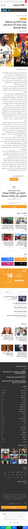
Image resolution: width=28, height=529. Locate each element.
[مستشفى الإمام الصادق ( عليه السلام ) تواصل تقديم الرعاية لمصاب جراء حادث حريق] (21, 220)
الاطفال (24, 402)
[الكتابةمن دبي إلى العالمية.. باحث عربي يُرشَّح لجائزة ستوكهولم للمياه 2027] (23, 451)
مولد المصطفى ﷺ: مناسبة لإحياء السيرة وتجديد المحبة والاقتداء (21, 354)
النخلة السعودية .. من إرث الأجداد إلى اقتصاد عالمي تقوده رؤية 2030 (21, 338)
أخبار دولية (23, 392)
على (9, 474)
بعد (8, 472)
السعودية (17, 472)
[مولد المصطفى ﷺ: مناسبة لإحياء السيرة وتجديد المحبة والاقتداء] (21, 348)
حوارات (24, 425)
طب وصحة (23, 429)
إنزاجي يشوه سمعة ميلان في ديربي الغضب (10, 297)
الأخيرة (7, 291)
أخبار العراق (18, 15)
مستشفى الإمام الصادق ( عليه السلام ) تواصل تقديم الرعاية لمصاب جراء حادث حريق (21, 227)
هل (8, 477)
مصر (18, 477)
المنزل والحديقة (22, 409)
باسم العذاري (7, 516)
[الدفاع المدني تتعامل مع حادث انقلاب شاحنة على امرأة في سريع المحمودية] (7, 220)
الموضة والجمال (22, 411)
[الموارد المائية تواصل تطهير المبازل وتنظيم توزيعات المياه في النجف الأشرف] (21, 237)
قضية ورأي (23, 434)
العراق (12, 472)
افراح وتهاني (23, 397)
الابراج (24, 399)
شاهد (17, 474)
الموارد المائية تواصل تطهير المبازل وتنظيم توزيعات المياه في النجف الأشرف (21, 244)
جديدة (25, 474)
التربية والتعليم (23, 406)
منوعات (24, 441)
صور (13, 474)
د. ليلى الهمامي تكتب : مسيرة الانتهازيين (7, 354)
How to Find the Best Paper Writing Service (16, 315)
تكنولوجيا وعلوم (22, 418)
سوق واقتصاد (23, 427)
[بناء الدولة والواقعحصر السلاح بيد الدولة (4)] (14, 451)
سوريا (21, 474)
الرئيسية (24, 15)
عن (5, 474)
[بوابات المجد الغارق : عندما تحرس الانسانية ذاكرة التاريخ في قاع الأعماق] (7, 330)
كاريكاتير (24, 436)
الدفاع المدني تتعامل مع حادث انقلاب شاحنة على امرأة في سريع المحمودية (7, 226)
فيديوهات (24, 432)
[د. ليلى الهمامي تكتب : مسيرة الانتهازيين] (7, 348)
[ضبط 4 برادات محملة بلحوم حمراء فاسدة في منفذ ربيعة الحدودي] (7, 237)
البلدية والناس (23, 404)
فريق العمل (15, 519)
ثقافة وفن (24, 420)
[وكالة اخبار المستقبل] (18, 5)
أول (25, 472)
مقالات (24, 439)
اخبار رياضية (23, 395)
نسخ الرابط (14, 179)
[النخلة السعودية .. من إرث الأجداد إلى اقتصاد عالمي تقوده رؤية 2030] (21, 331)
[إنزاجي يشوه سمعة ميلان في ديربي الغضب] (22, 298)
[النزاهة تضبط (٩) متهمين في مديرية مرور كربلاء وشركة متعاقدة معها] (23, 461)
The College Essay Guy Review (19, 303)
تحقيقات (24, 413)
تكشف (5, 472)
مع (14, 477)
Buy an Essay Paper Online (20, 307)
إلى (22, 472)
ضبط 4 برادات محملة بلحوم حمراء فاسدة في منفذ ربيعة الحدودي (8, 243)
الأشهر (21, 291)
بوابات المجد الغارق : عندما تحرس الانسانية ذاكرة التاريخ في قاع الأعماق (7, 337)
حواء (25, 423)
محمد (22, 477)
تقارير (24, 416)
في (25, 477)
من (11, 477)
